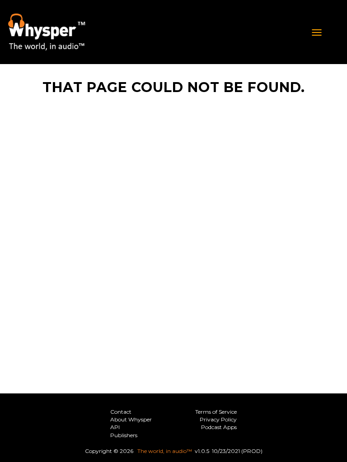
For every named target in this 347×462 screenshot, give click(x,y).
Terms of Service (216, 411)
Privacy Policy (218, 419)
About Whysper (131, 419)
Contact (120, 411)
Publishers (123, 435)
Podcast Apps (219, 427)
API (115, 427)
